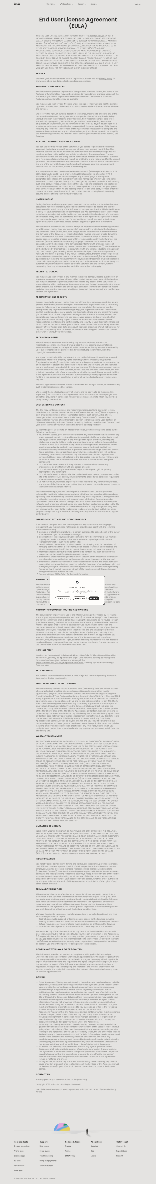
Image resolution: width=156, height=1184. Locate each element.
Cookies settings (63, 598)
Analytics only (80, 598)
